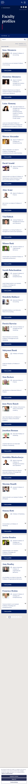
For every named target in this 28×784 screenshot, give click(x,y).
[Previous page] (7, 617)
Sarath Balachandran (11, 270)
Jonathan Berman (10, 430)
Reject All (14, 779)
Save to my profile (23, 9)
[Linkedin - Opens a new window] (23, 7)
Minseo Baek (8, 243)
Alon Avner (7, 190)
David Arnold (8, 163)
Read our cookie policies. (7, 773)
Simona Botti (8, 510)
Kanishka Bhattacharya (12, 457)
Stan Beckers (8, 377)
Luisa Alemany (9, 103)
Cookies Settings (14, 782)
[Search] (22, 2)
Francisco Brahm (10, 591)
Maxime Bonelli (9, 484)
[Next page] (21, 617)
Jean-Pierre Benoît (10, 403)
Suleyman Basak (9, 350)
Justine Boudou (9, 537)
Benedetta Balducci (10, 297)
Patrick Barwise (9, 323)
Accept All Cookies (14, 776)
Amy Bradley (8, 564)
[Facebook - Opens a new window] (21, 7)
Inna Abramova (9, 50)
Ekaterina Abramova (11, 76)
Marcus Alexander (10, 136)
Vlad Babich (7, 216)
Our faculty (4, 35)
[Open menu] (24, 2)
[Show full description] (25, 62)
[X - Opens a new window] (26, 7)
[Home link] (3, 3)
